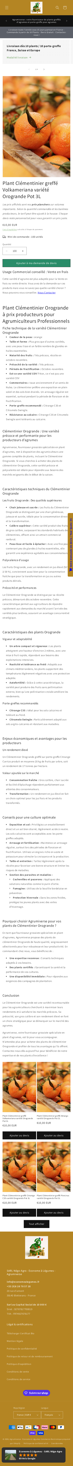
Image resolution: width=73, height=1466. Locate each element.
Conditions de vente (18, 1371)
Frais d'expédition (10, 229)
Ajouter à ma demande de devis (36, 263)
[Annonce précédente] (6, 21)
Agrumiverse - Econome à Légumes (25, 1439)
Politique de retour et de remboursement (30, 1356)
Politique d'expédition (19, 1364)
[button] (7, 7)
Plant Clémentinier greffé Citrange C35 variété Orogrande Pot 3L (19, 1196)
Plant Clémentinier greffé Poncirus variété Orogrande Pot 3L (53, 1196)
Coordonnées (57, 1443)
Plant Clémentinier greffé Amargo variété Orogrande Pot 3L (52, 1117)
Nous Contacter (47, 292)
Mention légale (15, 1341)
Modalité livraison (17, 57)
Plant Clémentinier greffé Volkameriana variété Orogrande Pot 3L (18, 1118)
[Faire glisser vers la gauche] (29, 69)
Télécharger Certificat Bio (20, 1333)
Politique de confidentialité (22, 1348)
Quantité (7, 244)
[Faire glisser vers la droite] (44, 69)
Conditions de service (18, 1379)
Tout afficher (36, 1223)
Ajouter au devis (19, 1135)
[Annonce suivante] (66, 21)
